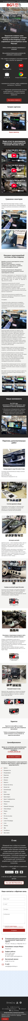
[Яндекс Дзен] (21, 872)
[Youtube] (16, 872)
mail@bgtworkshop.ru (10, 1)
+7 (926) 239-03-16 (14, 751)
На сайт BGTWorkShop (14, 883)
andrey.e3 (23, 1009)
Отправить (14, 930)
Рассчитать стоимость (14, 100)
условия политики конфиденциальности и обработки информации (14, 926)
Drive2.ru (9, 872)
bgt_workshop (15, 1010)
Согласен (5, 1019)
